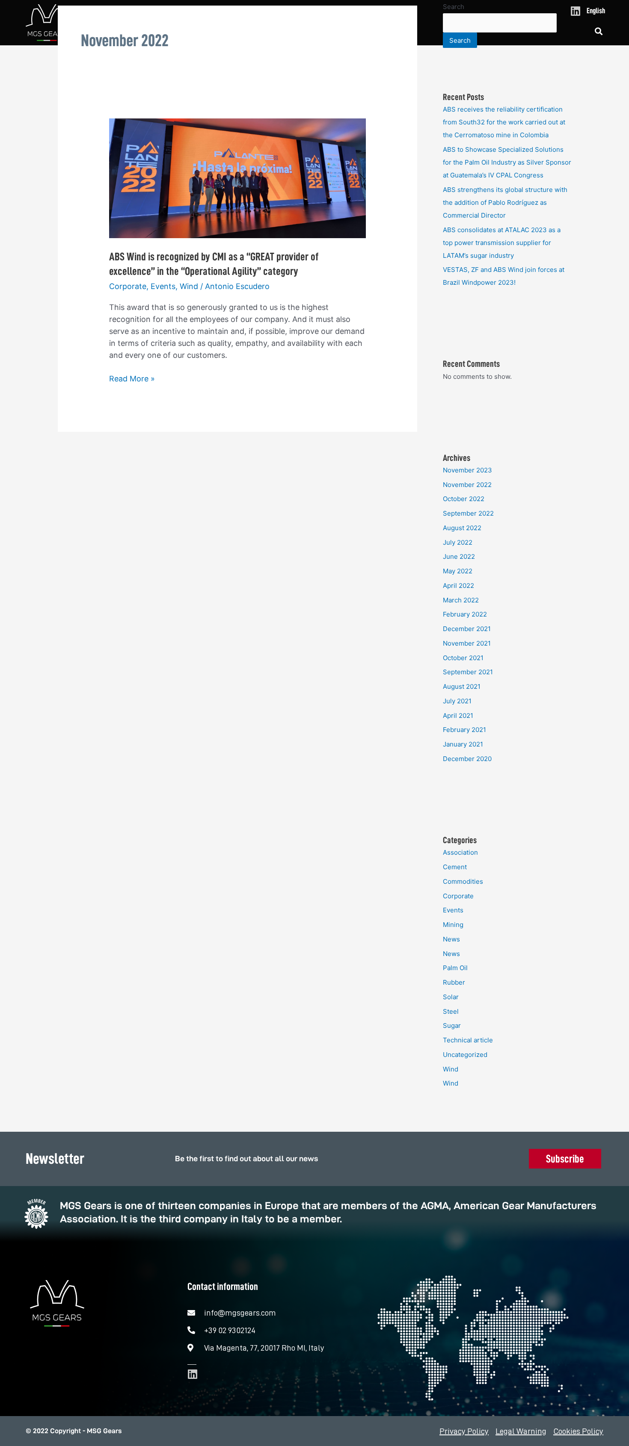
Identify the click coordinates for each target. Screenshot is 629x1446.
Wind (189, 286)
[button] (598, 31)
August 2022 (462, 528)
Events (163, 286)
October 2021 (463, 658)
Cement (455, 867)
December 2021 (467, 629)
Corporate (127, 286)
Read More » (132, 378)
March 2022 (461, 600)
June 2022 (459, 556)
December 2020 (467, 759)
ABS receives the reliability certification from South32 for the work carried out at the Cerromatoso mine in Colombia (504, 122)
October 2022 (463, 499)
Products (219, 31)
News (359, 31)
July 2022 (457, 542)
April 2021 (458, 715)
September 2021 (468, 672)
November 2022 (467, 485)
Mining (453, 925)
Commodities (463, 881)
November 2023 (467, 470)
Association (460, 852)
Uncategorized (465, 1055)
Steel (451, 1011)
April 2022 (458, 585)
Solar (451, 997)
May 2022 (457, 571)
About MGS (170, 31)
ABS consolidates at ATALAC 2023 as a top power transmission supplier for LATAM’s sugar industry (502, 243)
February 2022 (465, 614)
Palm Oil (455, 968)
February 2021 (464, 730)
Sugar (452, 1025)
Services (265, 31)
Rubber (454, 982)
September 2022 (468, 513)
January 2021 (463, 744)
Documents (314, 31)
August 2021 (462, 686)
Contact (397, 31)
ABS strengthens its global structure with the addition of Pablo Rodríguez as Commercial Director (505, 202)
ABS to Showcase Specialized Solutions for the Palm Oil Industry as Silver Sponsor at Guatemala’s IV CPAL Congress (507, 162)
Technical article (468, 1040)
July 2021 (457, 701)
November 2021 (467, 643)
